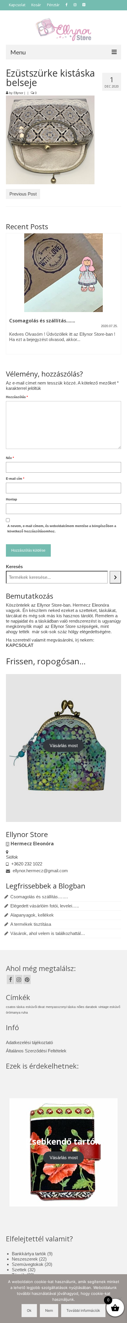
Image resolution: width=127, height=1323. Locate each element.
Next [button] (116, 297)
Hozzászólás (17, 397)
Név (10, 458)
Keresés (14, 566)
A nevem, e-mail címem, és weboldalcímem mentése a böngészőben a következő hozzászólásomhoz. (61, 528)
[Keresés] (115, 577)
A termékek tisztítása (30, 924)
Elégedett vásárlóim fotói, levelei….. (44, 905)
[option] (63, 297)
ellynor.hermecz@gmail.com (40, 870)
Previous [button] (11, 297)
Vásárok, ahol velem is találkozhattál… (47, 933)
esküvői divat (35, 1007)
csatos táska (15, 1007)
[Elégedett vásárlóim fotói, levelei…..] (63, 272)
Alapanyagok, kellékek (32, 914)
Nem (49, 1310)
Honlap (11, 499)
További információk (83, 1310)
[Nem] (120, 1299)
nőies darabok (87, 1007)
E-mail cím (15, 478)
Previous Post (23, 193)
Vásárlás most (64, 745)
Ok (29, 1310)
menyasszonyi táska (61, 1007)
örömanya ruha (17, 1012)
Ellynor (18, 93)
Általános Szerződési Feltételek (36, 1050)
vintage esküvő (109, 1007)
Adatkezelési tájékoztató (29, 1042)
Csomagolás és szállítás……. (39, 896)
